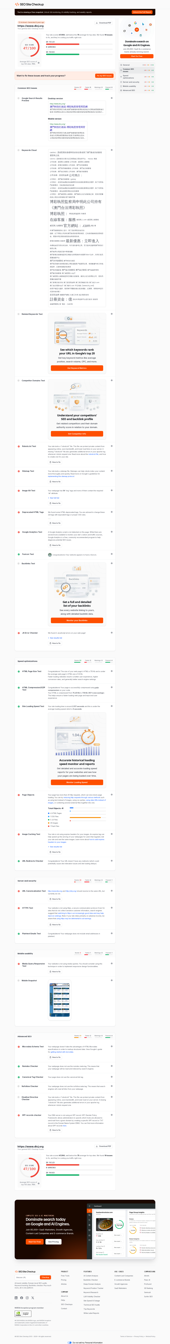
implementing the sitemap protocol (61, 476)
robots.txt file (93, 454)
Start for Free (136, 56)
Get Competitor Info (77, 434)
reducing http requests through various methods (81, 797)
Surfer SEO (148, 1296)
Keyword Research (91, 1292)
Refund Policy (150, 1336)
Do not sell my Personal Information (88, 1342)
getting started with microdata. (62, 1052)
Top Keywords (89, 1309)
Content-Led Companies (123, 1276)
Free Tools (65, 1276)
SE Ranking (148, 1288)
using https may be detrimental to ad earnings (73, 918)
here (64, 1126)
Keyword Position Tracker (93, 1288)
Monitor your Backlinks (77, 620)
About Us (64, 1296)
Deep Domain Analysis (92, 1284)
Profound (147, 1284)
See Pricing (53, 1242)
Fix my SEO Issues (104, 76)
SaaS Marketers (120, 1288)
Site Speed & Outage (92, 1301)
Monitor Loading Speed (76, 782)
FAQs (63, 1300)
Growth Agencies (121, 1284)
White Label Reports (91, 1313)
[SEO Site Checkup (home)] (29, 4)
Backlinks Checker (91, 1280)
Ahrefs (146, 1276)
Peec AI (147, 1280)
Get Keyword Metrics (77, 368)
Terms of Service (126, 1336)
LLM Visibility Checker (92, 1296)
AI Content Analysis (91, 1276)
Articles (64, 1284)
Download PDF (105, 23)
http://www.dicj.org (55, 891)
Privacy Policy (139, 1336)
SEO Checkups (67, 1304)
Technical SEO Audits (92, 1305)
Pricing (63, 1280)
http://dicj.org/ (71, 891)
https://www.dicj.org (31, 25)
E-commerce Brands (122, 1280)
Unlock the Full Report (142, 12)
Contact (64, 1308)
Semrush (147, 1292)
